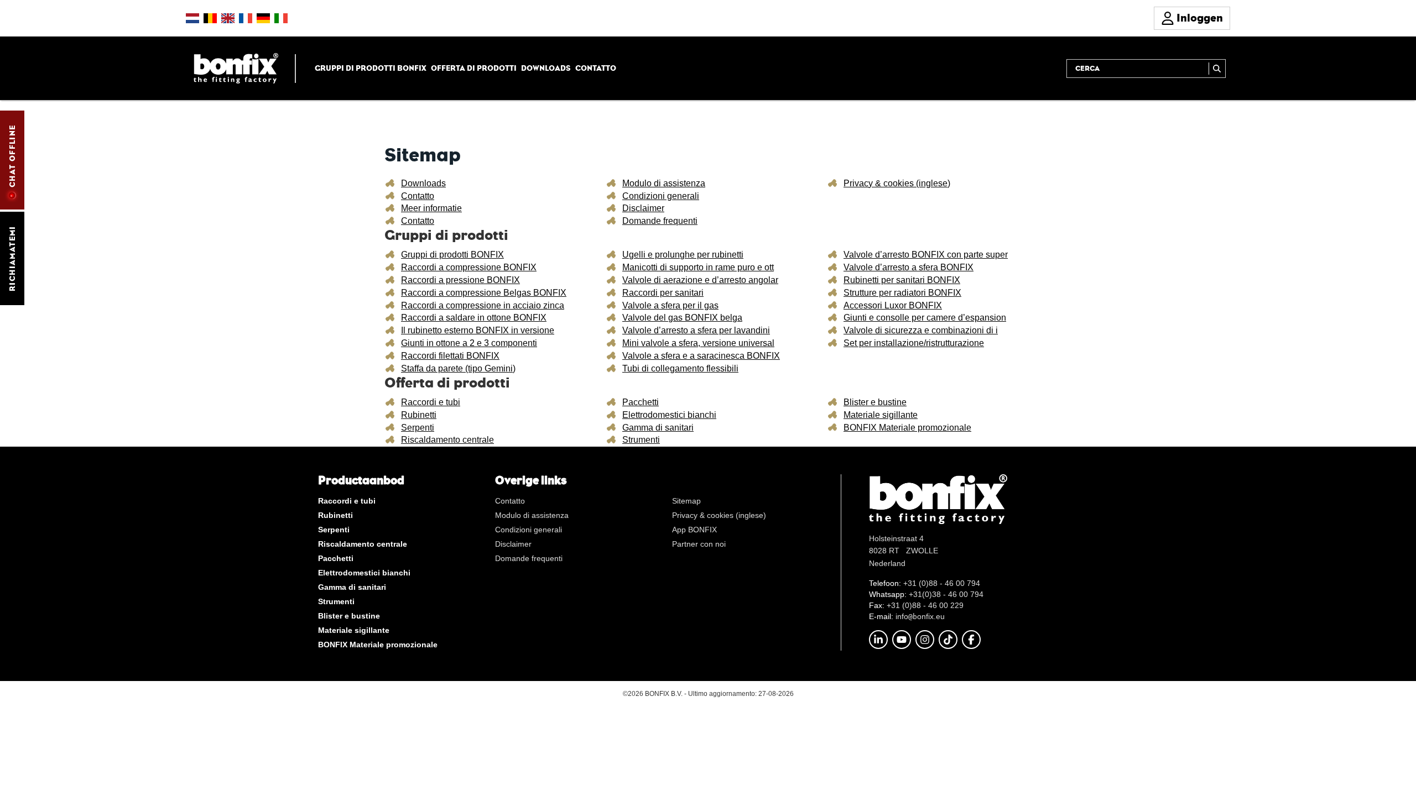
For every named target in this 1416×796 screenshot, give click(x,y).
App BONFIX (694, 529)
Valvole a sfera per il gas (670, 305)
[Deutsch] (263, 18)
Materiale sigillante (881, 415)
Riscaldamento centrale (447, 439)
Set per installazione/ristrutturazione (914, 343)
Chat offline (12, 155)
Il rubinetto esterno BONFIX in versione (477, 330)
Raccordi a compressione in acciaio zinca (482, 305)
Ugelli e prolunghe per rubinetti (682, 254)
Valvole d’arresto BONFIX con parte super (926, 254)
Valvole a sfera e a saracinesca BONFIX (701, 355)
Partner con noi (699, 544)
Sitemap (686, 500)
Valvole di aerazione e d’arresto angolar (700, 280)
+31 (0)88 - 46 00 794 (941, 583)
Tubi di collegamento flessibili (680, 368)
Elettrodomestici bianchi (669, 415)
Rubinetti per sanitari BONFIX (902, 280)
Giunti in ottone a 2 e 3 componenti (469, 343)
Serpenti (417, 427)
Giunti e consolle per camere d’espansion (925, 317)
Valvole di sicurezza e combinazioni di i (921, 330)
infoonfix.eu (920, 616)
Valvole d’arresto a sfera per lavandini (696, 330)
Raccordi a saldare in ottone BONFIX (473, 317)
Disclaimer (643, 208)
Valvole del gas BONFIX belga (682, 317)
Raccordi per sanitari (663, 292)
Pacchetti (640, 402)
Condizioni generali (660, 196)
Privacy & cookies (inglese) (897, 183)
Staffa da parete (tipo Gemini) (458, 368)
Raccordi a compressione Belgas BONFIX (483, 292)
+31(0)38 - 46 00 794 (946, 594)
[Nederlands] (192, 18)
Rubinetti (418, 415)
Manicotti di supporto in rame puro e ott (698, 267)
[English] (228, 18)
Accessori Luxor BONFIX (893, 305)
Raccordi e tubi (430, 402)
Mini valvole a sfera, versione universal (698, 343)
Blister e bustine (875, 402)
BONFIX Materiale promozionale (907, 427)
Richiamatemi (12, 258)
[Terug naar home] (236, 68)
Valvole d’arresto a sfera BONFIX (909, 267)
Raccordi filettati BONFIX (450, 355)
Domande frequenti (659, 221)
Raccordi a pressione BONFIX (460, 280)
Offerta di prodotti (474, 68)
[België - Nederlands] (210, 18)
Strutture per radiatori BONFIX (902, 292)
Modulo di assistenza (663, 183)
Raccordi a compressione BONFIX (469, 267)
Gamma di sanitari (658, 427)
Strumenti (641, 439)
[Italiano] (281, 18)
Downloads (546, 68)
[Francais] (245, 18)
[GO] (1217, 68)
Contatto (595, 68)
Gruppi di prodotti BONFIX (370, 68)
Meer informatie (431, 208)
